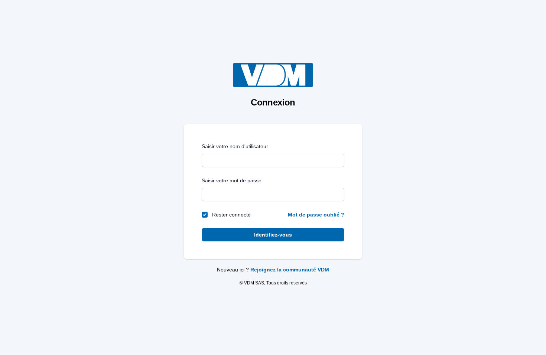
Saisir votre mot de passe (231, 180)
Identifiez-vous (273, 235)
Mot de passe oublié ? (316, 215)
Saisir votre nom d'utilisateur (235, 146)
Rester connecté (231, 215)
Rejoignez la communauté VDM (289, 270)
